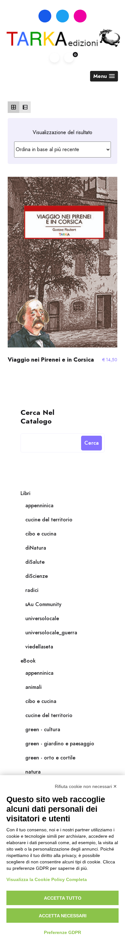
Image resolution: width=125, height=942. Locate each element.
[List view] (25, 107)
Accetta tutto (62, 898)
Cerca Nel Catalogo (37, 416)
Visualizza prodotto (62, 265)
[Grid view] (13, 107)
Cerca (91, 443)
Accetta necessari (63, 915)
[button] (104, 76)
